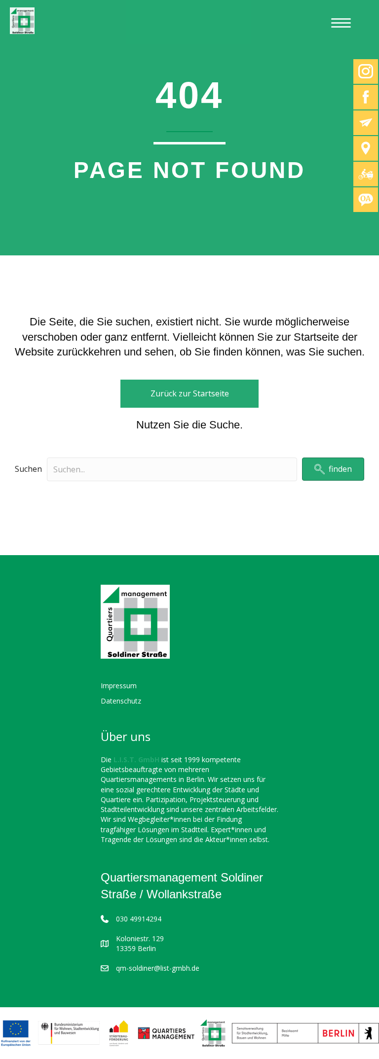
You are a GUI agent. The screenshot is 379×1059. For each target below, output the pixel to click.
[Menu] (341, 23)
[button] (333, 469)
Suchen (28, 468)
